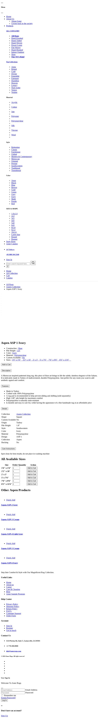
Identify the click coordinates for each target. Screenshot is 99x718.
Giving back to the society (22, 23)
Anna (13, 67)
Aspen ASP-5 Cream (10, 548)
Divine (14, 74)
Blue (13, 185)
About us (10, 585)
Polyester (15, 116)
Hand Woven (16, 43)
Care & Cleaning (13, 589)
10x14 (13, 232)
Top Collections (12, 62)
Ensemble (15, 76)
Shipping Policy (12, 606)
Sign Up (4, 716)
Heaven (14, 83)
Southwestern (16, 166)
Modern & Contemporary (21, 156)
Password (29, 692)
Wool (13, 135)
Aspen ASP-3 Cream (10, 519)
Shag (13, 54)
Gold (13, 190)
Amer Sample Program (15, 594)
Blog (8, 592)
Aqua (13, 180)
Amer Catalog (12, 244)
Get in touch (11, 630)
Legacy (14, 85)
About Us (10, 19)
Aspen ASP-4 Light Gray (12, 534)
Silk (13, 125)
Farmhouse (15, 152)
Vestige (14, 92)
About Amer (16, 21)
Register (9, 628)
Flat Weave (15, 47)
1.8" (18, 351)
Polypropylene (17, 121)
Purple (14, 201)
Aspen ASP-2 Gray (9, 505)
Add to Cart (6, 364)
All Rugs (10, 284)
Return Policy (11, 609)
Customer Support (13, 613)
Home (8, 16)
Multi (13, 199)
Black (13, 183)
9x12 (13, 230)
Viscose (14, 130)
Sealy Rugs (10, 241)
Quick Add (10, 500)
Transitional (16, 170)
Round (14, 237)
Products (9, 26)
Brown (14, 187)
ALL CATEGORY (12, 31)
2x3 (12, 216)
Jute (13, 112)
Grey (13, 194)
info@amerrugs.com (13, 651)
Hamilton (15, 81)
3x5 (12, 218)
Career (9, 587)
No (23, 357)
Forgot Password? (8, 698)
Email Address (31, 690)
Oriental (14, 161)
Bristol (14, 69)
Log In (4, 700)
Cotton (14, 107)
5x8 (12, 223)
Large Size (15, 234)
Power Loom (16, 45)
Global (14, 154)
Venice (14, 90)
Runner (14, 239)
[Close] (2, 12)
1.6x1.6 (14, 214)
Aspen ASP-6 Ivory (9, 563)
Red (13, 204)
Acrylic (14, 102)
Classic (14, 150)
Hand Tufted (16, 41)
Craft (13, 71)
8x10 (13, 228)
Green (13, 192)
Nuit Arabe (15, 88)
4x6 (12, 221)
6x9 (12, 225)
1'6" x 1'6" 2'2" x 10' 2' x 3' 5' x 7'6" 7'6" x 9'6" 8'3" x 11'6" (41, 360)
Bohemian (15, 147)
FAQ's (8, 611)
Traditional (15, 168)
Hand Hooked (17, 50)
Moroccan (15, 159)
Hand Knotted (17, 38)
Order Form (11, 616)
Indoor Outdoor (17, 52)
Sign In (9, 260)
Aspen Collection (13, 287)
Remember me (10, 695)
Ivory (13, 197)
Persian (14, 163)
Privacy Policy (12, 604)
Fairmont (15, 78)
